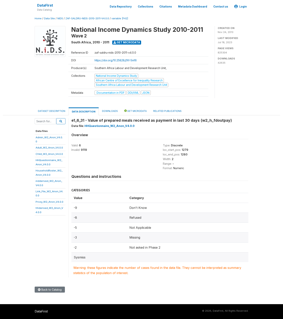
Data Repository (121, 6)
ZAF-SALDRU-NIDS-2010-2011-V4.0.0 (87, 18)
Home (38, 18)
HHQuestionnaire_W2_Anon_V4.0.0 (110, 125)
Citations (165, 6)
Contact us (220, 6)
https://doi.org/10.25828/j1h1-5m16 (116, 60)
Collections (145, 6)
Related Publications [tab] (167, 111)
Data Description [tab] (83, 111)
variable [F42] (119, 18)
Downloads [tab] (110, 111)
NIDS (60, 18)
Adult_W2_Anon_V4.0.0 (49, 147)
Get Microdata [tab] (137, 111)
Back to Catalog (51, 289)
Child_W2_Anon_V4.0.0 (49, 153)
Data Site (49, 18)
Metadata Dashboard (192, 6)
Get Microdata (128, 42)
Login (243, 6)
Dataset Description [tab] (51, 111)
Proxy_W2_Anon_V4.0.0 (49, 201)
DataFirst (45, 5)
